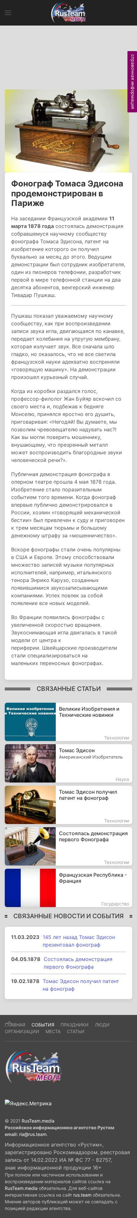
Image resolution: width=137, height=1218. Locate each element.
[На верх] (9, 1022)
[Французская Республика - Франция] (68, 888)
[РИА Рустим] (33, 1066)
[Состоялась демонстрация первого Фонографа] (68, 846)
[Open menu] (8, 13)
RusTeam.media (38, 1120)
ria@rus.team (33, 1134)
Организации (22, 1031)
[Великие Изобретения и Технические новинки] (68, 722)
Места (53, 1031)
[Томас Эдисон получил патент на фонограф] (68, 805)
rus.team (82, 1195)
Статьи (75, 1031)
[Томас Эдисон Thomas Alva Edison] (68, 763)
